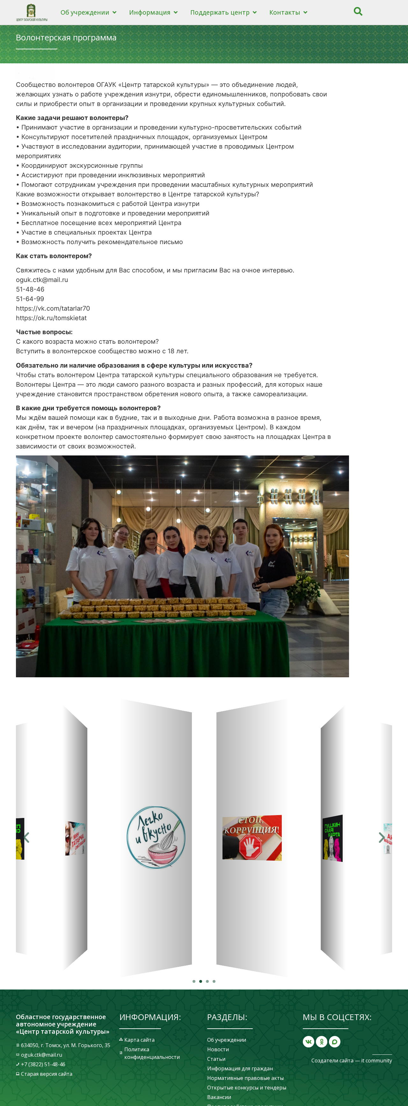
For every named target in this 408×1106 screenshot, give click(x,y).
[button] (194, 981)
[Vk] (308, 1041)
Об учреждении (85, 12)
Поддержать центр (220, 12)
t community (377, 1060)
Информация (150, 12)
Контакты (284, 12)
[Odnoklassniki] (321, 1041)
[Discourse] (334, 1041)
